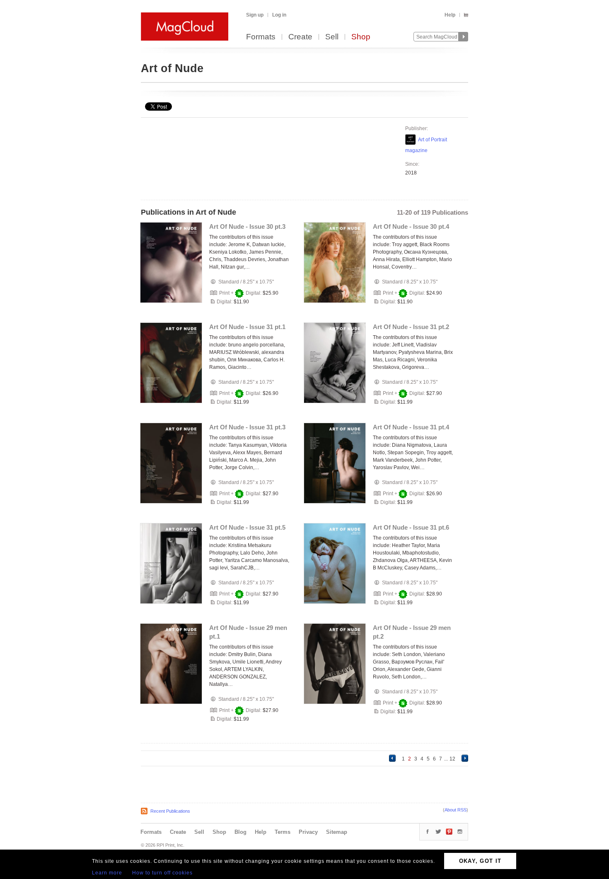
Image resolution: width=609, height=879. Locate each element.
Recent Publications (170, 811)
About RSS (455, 809)
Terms (282, 832)
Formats (261, 37)
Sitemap (336, 832)
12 (452, 759)
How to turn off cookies (162, 873)
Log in (279, 15)
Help (450, 15)
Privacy (308, 832)
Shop (360, 37)
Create (300, 37)
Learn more (107, 873)
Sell (331, 37)
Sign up (254, 15)
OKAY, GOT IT (480, 861)
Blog (240, 832)
